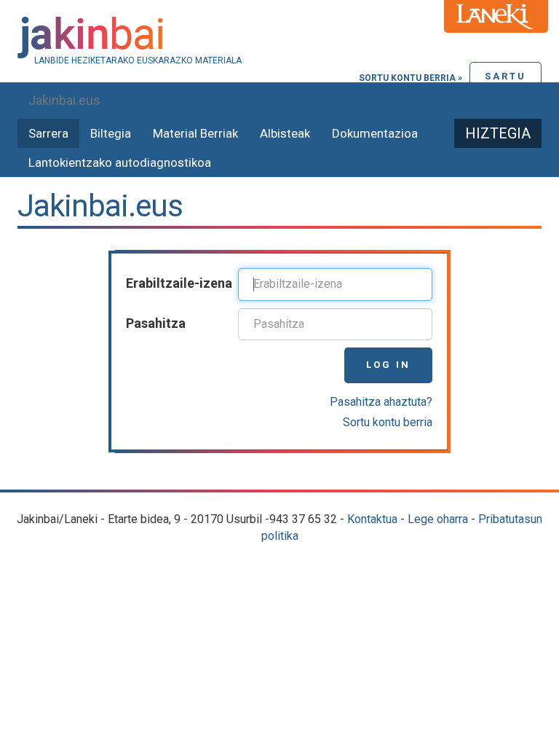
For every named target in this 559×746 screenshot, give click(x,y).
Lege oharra (438, 519)
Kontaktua (372, 519)
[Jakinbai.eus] (279, 37)
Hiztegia (498, 133)
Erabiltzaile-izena (179, 283)
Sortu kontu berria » (410, 78)
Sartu (505, 76)
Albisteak (285, 133)
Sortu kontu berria (387, 422)
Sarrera (48, 133)
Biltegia (110, 133)
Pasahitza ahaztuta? (381, 402)
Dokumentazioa (375, 133)
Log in (388, 364)
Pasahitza (156, 323)
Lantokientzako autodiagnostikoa (119, 162)
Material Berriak (195, 133)
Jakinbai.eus (64, 100)
